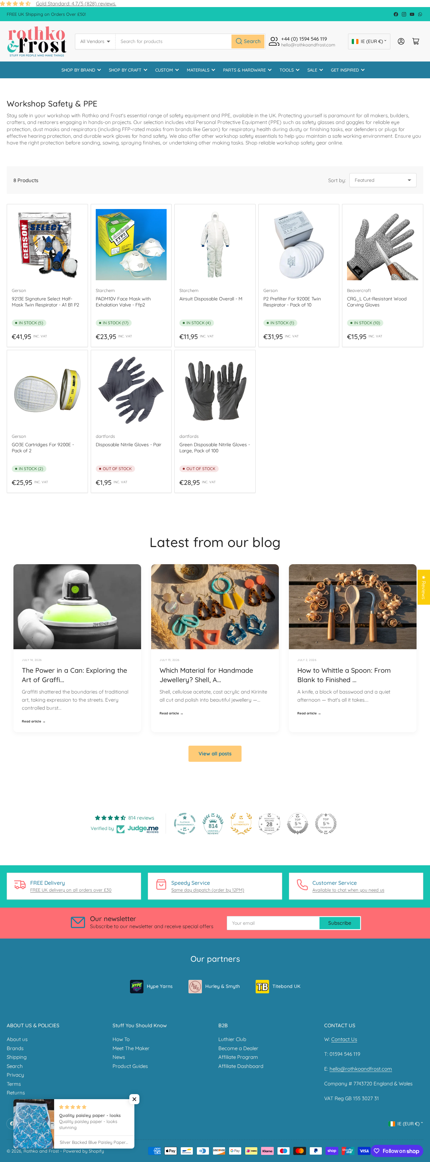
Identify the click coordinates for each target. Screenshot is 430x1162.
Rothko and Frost (41, 1151)
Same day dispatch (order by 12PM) (207, 890)
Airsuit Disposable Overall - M (211, 299)
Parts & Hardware (244, 70)
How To (121, 1039)
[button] (134, 1099)
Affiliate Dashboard (240, 1066)
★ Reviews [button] (424, 587)
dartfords (105, 436)
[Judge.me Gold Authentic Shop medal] (241, 823)
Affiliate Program (238, 1057)
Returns (16, 1092)
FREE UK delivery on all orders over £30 (71, 890)
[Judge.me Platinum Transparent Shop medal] (185, 823)
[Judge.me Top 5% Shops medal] (297, 823)
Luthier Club (232, 1039)
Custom (164, 70)
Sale (312, 70)
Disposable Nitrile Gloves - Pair (128, 445)
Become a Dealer (238, 1048)
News (119, 1057)
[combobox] (191, 41)
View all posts (215, 753)
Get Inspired (345, 70)
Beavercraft (359, 290)
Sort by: (337, 180)
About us (17, 1039)
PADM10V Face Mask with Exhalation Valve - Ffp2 (123, 302)
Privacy (15, 1075)
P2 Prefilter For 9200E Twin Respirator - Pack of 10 (292, 302)
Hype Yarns (160, 986)
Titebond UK (286, 986)
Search (15, 1066)
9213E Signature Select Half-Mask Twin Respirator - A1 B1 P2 (45, 302)
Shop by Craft (125, 70)
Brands (15, 1048)
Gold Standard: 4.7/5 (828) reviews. (76, 3)
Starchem (105, 290)
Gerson (19, 290)
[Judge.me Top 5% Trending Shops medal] (326, 823)
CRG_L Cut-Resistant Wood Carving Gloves (376, 302)
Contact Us (344, 1039)
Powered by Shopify (83, 1151)
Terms (14, 1084)
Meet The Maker (131, 1048)
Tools (287, 70)
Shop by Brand (78, 70)
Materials (198, 70)
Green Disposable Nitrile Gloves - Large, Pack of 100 (214, 448)
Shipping (17, 1057)
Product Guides (130, 1066)
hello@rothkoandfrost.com (361, 1069)
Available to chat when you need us (348, 890)
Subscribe (339, 923)
